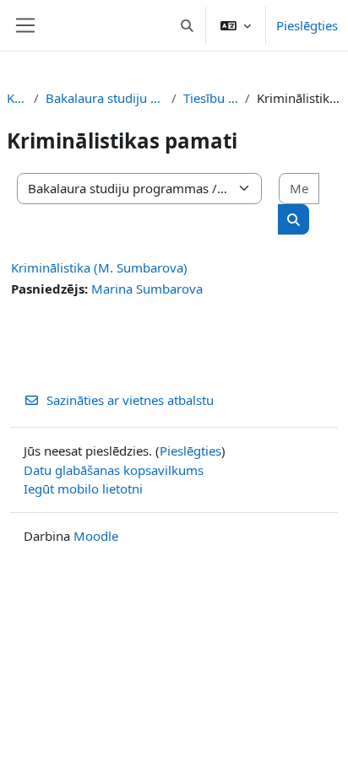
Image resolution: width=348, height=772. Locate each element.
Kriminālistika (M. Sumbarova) (99, 267)
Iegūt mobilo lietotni (83, 488)
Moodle (95, 535)
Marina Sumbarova (147, 288)
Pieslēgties (307, 25)
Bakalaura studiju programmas (105, 97)
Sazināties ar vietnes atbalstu (130, 399)
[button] (188, 25)
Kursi (17, 97)
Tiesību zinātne (211, 97)
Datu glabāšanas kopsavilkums (114, 470)
